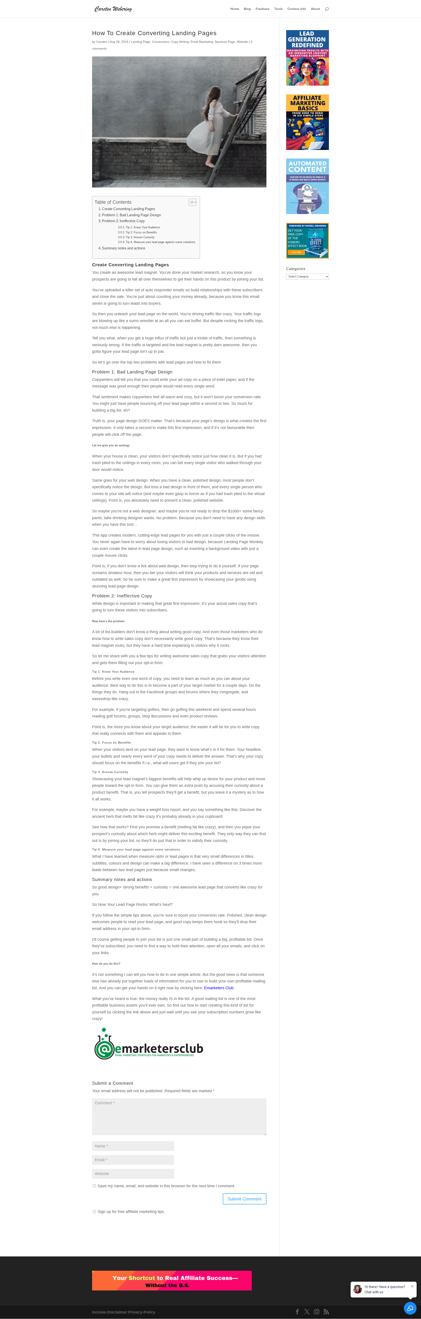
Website (242, 41)
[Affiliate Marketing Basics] (307, 123)
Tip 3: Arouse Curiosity (140, 237)
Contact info (296, 9)
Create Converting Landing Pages (128, 209)
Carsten (101, 41)
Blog (247, 9)
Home (234, 9)
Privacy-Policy (141, 1312)
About (315, 9)
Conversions (160, 41)
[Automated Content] (307, 187)
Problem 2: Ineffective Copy (123, 221)
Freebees (262, 9)
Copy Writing (180, 41)
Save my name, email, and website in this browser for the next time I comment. (166, 1186)
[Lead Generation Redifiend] (307, 59)
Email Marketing (202, 41)
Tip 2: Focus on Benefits (141, 232)
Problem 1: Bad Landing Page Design (131, 215)
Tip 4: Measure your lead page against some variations (160, 242)
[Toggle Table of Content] (190, 202)
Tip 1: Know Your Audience (143, 227)
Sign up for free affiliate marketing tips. (131, 1211)
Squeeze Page (225, 41)
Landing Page (140, 41)
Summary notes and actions (123, 248)
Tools (278, 9)
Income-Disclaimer (109, 1312)
